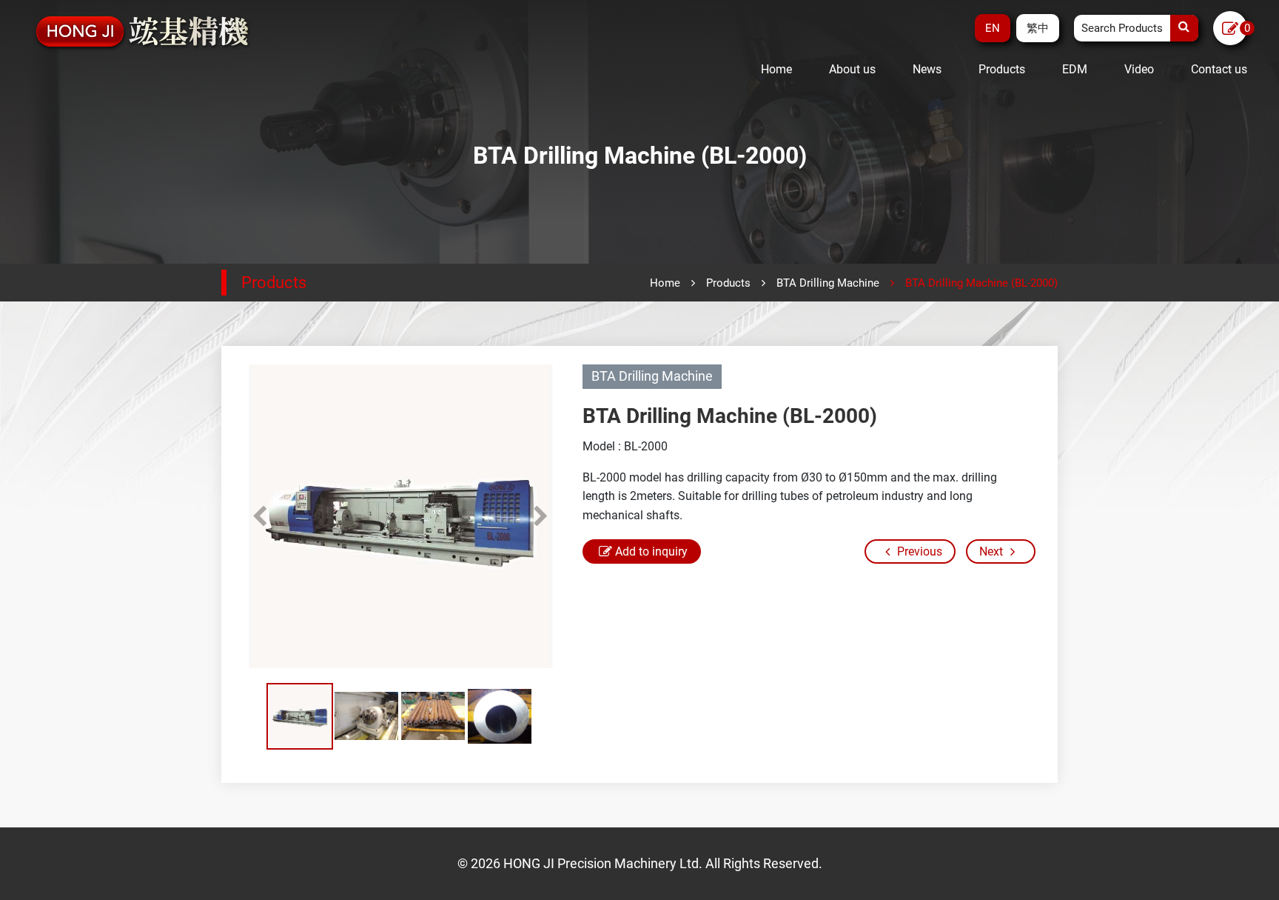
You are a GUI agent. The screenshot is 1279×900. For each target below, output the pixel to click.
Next (540, 516)
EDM (1074, 69)
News (927, 69)
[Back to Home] (143, 32)
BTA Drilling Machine (827, 283)
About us (852, 69)
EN (992, 28)
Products (1001, 69)
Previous (259, 516)
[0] (1230, 29)
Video (1139, 69)
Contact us (1219, 69)
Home (776, 69)
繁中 (1038, 28)
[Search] (1184, 28)
